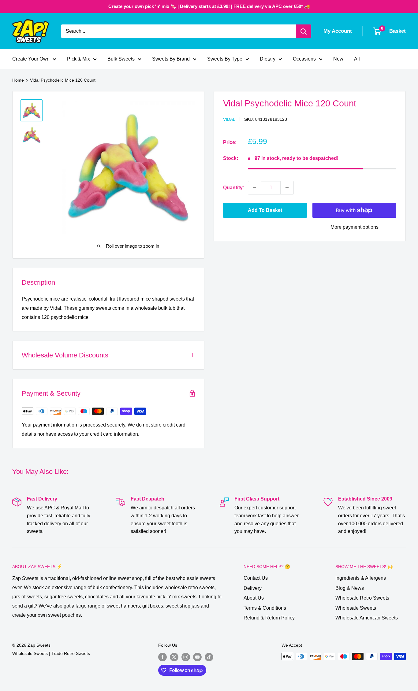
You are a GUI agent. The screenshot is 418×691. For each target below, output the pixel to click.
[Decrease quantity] (254, 187)
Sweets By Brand (171, 58)
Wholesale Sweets (355, 608)
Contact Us (256, 578)
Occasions (304, 58)
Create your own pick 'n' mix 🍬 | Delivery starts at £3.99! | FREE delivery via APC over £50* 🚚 (209, 6)
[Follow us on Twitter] (174, 657)
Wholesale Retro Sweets (362, 597)
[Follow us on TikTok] (209, 657)
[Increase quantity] (287, 187)
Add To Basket (265, 210)
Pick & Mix (78, 58)
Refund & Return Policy (269, 617)
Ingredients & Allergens (360, 578)
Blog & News (349, 588)
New (338, 58)
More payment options (354, 227)
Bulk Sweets (121, 58)
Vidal (229, 119)
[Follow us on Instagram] (185, 657)
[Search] (303, 31)
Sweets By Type (224, 58)
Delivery (253, 588)
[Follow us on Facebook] (162, 657)
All (357, 58)
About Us (254, 597)
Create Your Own (31, 58)
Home (18, 80)
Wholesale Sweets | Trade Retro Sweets (51, 653)
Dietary (267, 58)
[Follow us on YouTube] (197, 657)
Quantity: (233, 187)
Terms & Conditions (265, 608)
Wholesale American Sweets (366, 617)
